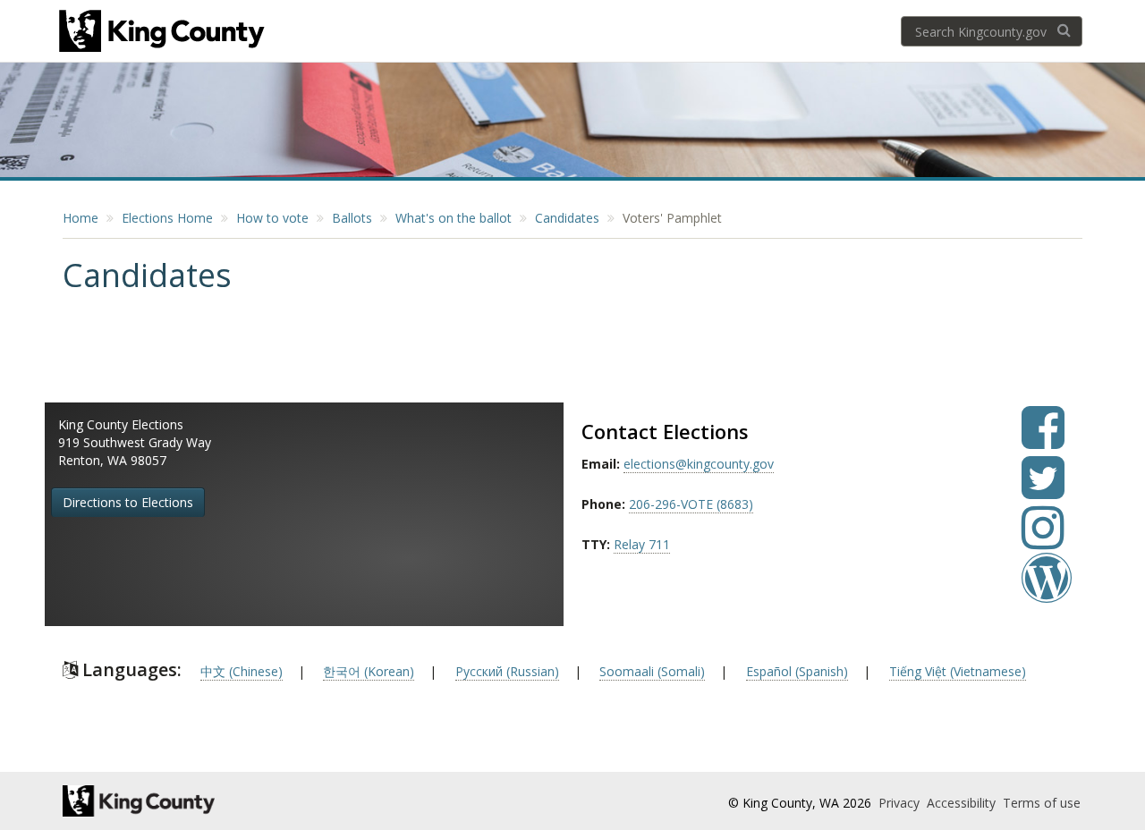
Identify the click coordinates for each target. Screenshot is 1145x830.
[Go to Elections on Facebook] (1043, 440)
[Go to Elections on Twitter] (1043, 490)
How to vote (272, 217)
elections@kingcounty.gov (698, 463)
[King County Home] (220, 801)
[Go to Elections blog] (1047, 590)
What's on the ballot (453, 217)
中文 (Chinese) (241, 671)
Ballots (352, 217)
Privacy (900, 802)
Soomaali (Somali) (652, 671)
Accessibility (963, 802)
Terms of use (1042, 802)
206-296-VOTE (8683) (691, 503)
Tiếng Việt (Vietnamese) (957, 671)
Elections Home (167, 217)
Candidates (567, 217)
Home (80, 217)
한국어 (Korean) (368, 671)
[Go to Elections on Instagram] (1043, 540)
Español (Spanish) (797, 671)
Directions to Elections (128, 502)
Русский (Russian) (507, 671)
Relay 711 (642, 544)
